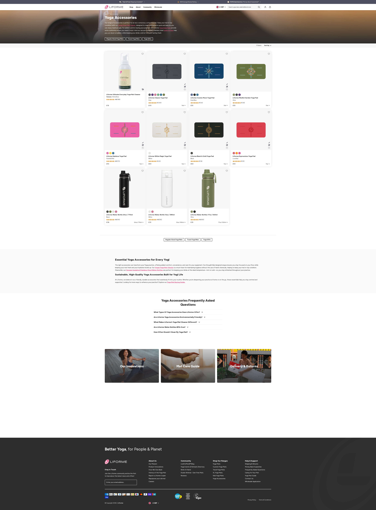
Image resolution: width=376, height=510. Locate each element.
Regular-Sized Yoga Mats (115, 39)
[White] (149, 153)
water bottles (168, 30)
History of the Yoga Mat (157, 473)
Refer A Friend (186, 470)
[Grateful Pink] (107, 153)
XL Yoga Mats (218, 473)
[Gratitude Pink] (239, 153)
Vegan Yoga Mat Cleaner (126, 25)
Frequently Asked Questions (255, 470)
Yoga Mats (216, 464)
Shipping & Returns (251, 464)
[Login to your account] (265, 7)
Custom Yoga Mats (219, 467)
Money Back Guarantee (253, 467)
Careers (151, 481)
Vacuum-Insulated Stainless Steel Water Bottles (144, 270)
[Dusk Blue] (192, 95)
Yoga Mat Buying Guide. (176, 282)
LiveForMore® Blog (187, 464)
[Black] (194, 95)
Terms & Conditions (265, 500)
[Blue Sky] (113, 153)
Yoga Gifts (147, 39)
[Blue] (161, 95)
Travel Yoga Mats (134, 39)
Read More (186, 366)
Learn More (130, 366)
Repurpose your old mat (157, 478)
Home (106, 14)
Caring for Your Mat (252, 473)
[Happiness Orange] (236, 153)
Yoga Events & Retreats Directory (192, 467)
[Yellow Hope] (110, 153)
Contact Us (249, 478)
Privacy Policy (252, 500)
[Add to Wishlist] (142, 53)
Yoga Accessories (219, 478)
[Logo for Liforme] (114, 7)
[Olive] (164, 95)
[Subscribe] (134, 482)
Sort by (266, 45)
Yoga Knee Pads (165, 28)
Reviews (184, 476)
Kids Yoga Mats (218, 476)
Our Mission (153, 464)
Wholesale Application (253, 481)
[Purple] (152, 95)
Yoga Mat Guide (250, 476)
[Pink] (155, 95)
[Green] (158, 95)
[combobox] (244, 7)
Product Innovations (156, 467)
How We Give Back (155, 470)
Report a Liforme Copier (157, 476)
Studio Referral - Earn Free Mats (192, 473)
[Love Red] (234, 153)
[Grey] (149, 95)
